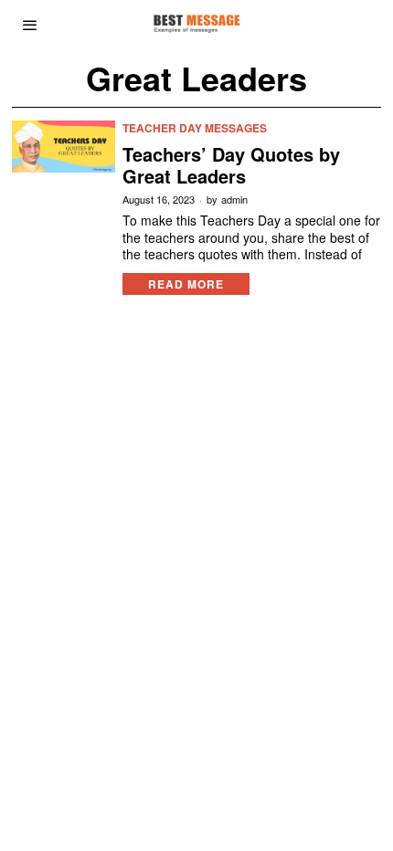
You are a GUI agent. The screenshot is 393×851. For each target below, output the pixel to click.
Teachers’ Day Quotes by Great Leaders (231, 165)
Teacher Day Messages (194, 128)
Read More (186, 284)
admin (234, 199)
